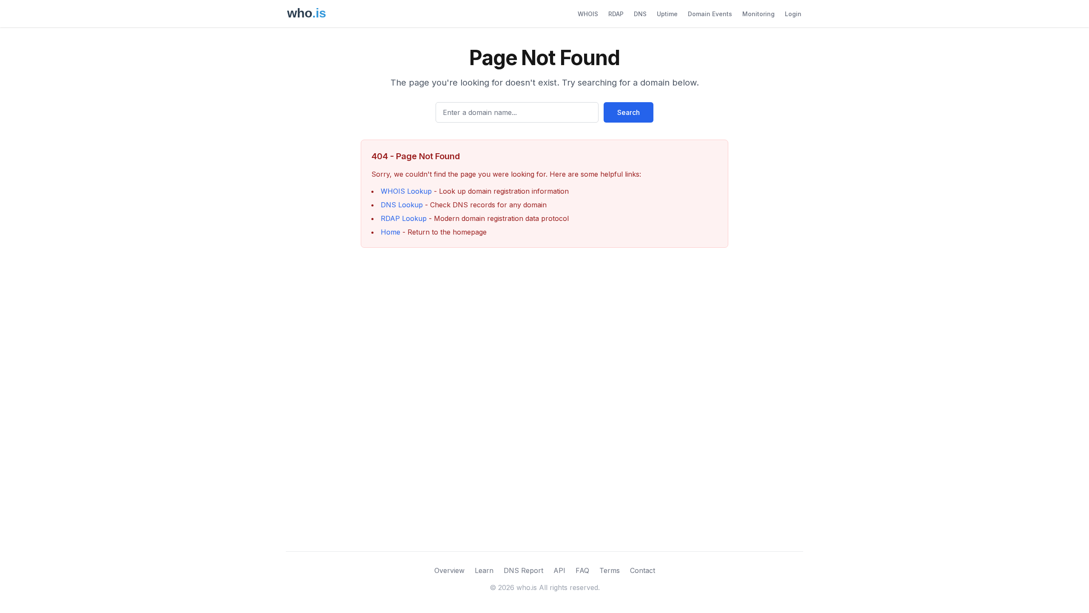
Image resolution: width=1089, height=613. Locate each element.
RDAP (616, 13)
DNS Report (523, 570)
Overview (449, 570)
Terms (609, 570)
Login (793, 13)
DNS (640, 13)
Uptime (667, 13)
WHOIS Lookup (406, 191)
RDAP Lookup (404, 218)
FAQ (582, 570)
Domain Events (710, 13)
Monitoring (758, 13)
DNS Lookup (402, 205)
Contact (642, 570)
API (559, 570)
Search (628, 112)
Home (390, 232)
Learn (484, 570)
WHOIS (588, 13)
